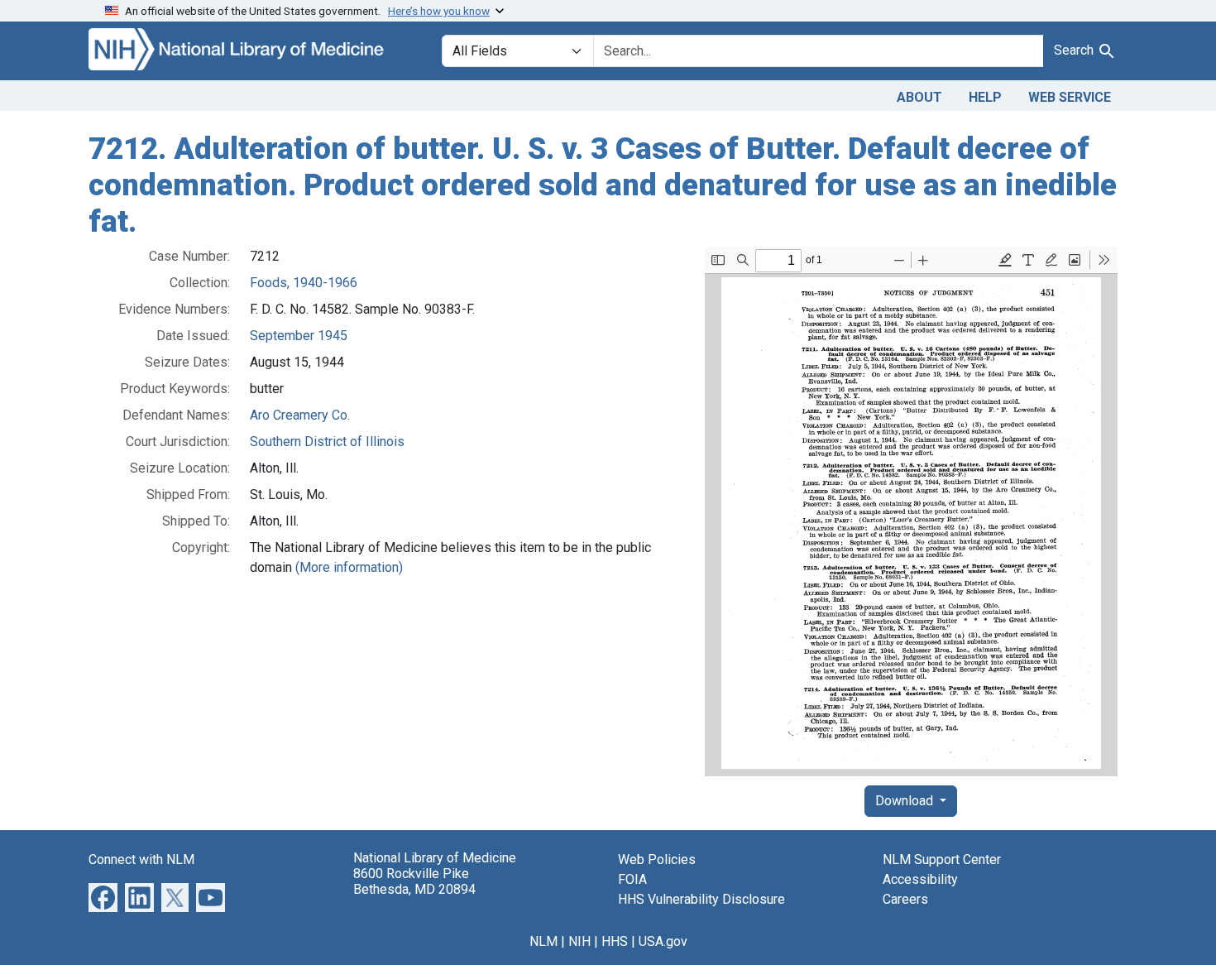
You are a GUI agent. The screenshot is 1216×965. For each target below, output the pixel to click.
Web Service (1069, 97)
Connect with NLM (141, 859)
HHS (614, 941)
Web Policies (657, 859)
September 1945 (298, 335)
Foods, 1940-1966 (303, 282)
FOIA (632, 879)
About (919, 97)
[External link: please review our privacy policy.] (103, 897)
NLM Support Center (942, 859)
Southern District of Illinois (327, 441)
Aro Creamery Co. (300, 415)
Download (905, 801)
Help (985, 97)
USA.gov (663, 941)
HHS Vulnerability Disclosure (701, 899)
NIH (579, 941)
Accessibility (920, 879)
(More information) (349, 567)
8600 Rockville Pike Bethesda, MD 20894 (414, 881)
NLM (543, 941)
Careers (905, 899)
